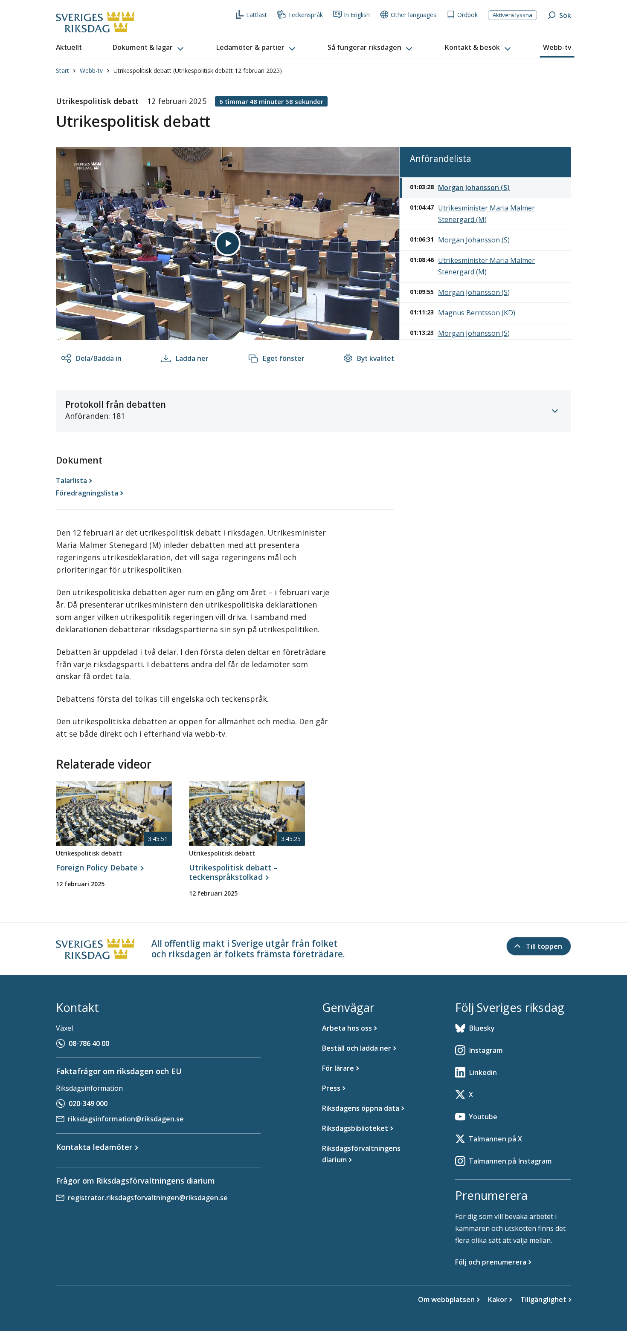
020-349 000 (88, 1103)
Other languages (413, 15)
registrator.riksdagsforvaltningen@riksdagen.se (148, 1197)
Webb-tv (91, 70)
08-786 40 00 (89, 1043)
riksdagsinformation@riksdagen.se (126, 1119)
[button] (149, 47)
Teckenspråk (305, 15)
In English (357, 15)
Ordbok (467, 15)
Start (62, 70)
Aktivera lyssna (512, 15)
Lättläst (256, 15)
